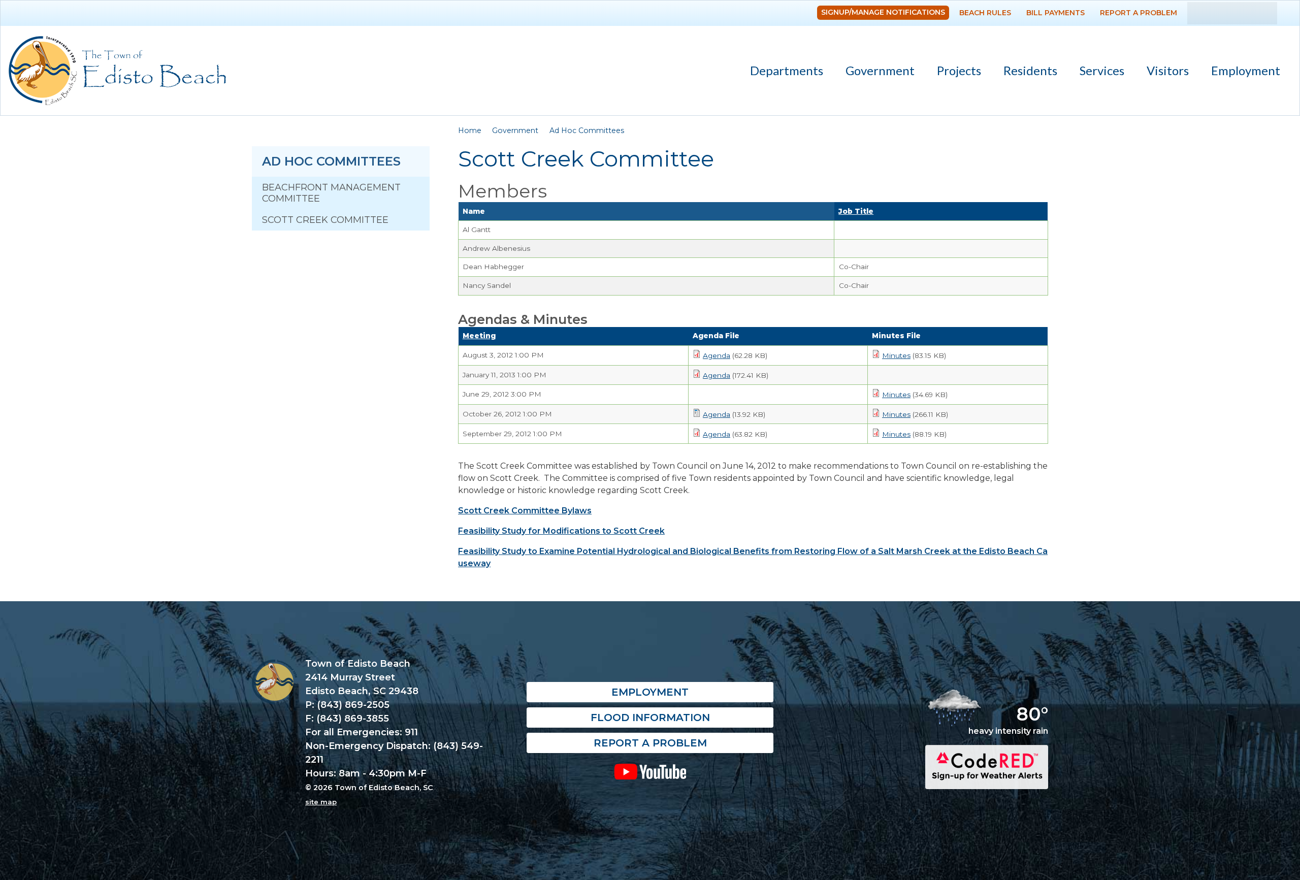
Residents (1024, 72)
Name (474, 211)
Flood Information (650, 717)
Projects (959, 70)
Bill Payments (1055, 12)
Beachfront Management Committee (331, 193)
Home (469, 130)
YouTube (650, 771)
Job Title (855, 211)
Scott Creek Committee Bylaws (525, 510)
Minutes (896, 355)
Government (874, 72)
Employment (1245, 70)
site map (321, 802)
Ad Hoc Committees (331, 161)
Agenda (716, 355)
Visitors (1162, 72)
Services (1096, 72)
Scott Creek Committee (325, 219)
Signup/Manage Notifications (883, 12)
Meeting (479, 336)
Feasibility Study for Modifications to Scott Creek (561, 531)
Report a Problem (1138, 12)
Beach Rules (985, 12)
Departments (781, 72)
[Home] (117, 70)
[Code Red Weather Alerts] (986, 780)
